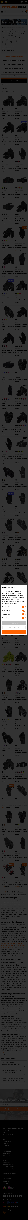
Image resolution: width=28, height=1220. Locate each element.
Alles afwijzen (14, 623)
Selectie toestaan (14, 627)
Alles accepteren (14, 632)
